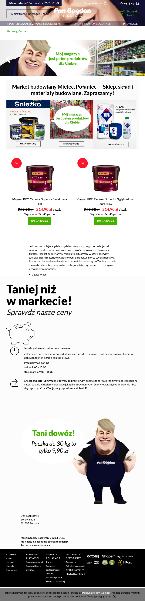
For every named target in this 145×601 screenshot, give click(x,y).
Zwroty (49, 562)
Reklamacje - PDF (54, 577)
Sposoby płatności (34, 562)
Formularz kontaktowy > (35, 545)
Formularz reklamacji (55, 581)
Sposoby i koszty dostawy (33, 568)
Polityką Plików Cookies (96, 592)
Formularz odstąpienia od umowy (52, 570)
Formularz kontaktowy (11, 568)
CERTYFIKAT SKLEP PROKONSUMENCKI (75, 572)
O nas (9, 558)
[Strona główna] (72, 12)
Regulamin (71, 562)
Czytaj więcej (39, 274)
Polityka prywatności (75, 566)
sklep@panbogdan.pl (56, 541)
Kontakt (10, 562)
